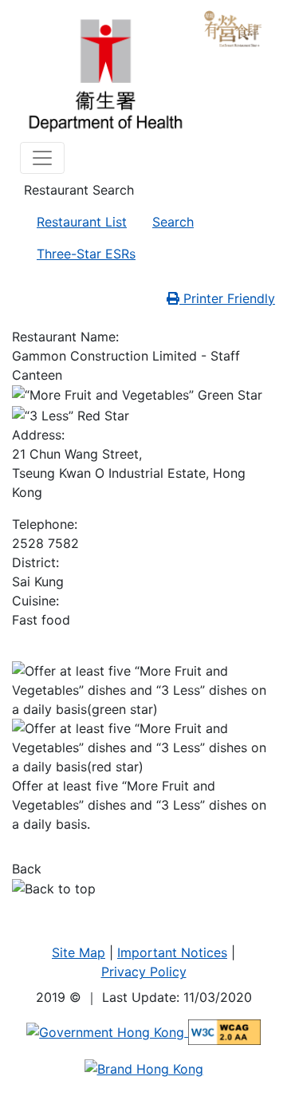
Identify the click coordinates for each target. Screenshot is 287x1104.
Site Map (78, 952)
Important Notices (172, 952)
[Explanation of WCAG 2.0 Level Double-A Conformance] (224, 1031)
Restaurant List (82, 222)
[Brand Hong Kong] (144, 1067)
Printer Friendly (227, 298)
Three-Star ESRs (86, 254)
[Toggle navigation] (42, 158)
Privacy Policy (144, 972)
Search (173, 222)
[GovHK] (107, 1031)
